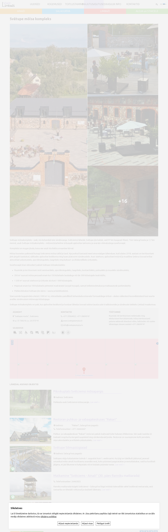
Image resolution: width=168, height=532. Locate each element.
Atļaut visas (87, 523)
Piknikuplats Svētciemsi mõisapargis (78, 391)
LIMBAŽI (105, 11)
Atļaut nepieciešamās (68, 523)
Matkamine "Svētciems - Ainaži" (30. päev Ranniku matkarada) (96, 475)
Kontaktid (133, 4)
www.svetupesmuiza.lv (72, 321)
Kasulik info (113, 4)
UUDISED (35, 4)
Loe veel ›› (94, 402)
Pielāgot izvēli (103, 523)
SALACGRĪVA (63, 11)
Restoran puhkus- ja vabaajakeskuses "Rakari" (85, 419)
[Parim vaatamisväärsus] (13, 469)
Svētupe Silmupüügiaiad (70, 447)
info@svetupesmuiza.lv (73, 325)
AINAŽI (21, 11)
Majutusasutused (93, 4)
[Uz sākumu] (8, 4)
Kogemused (54, 4)
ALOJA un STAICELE (147, 11)
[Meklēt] (156, 4)
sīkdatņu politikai (48, 516)
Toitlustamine (74, 4)
